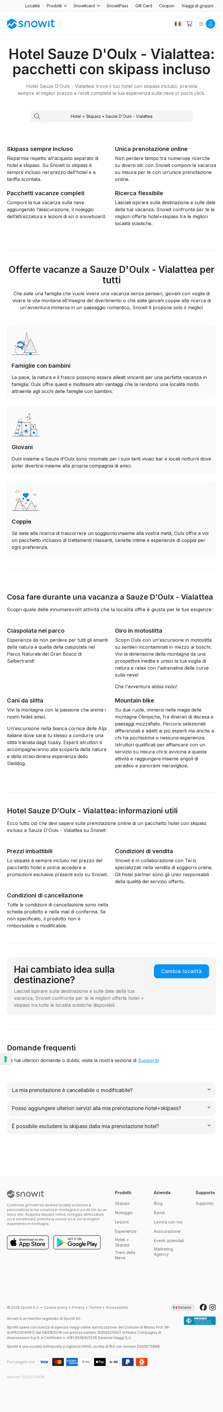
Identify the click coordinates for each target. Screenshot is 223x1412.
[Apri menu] (205, 24)
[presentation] (183, 1307)
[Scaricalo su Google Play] (76, 1242)
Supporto (148, 1060)
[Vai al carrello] (189, 24)
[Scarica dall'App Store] (28, 1242)
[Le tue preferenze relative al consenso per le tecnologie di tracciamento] (5, 1059)
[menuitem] (32, 6)
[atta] (200, 1321)
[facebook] (203, 1307)
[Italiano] (178, 24)
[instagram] (212, 1307)
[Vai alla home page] (25, 1194)
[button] (56, 6)
